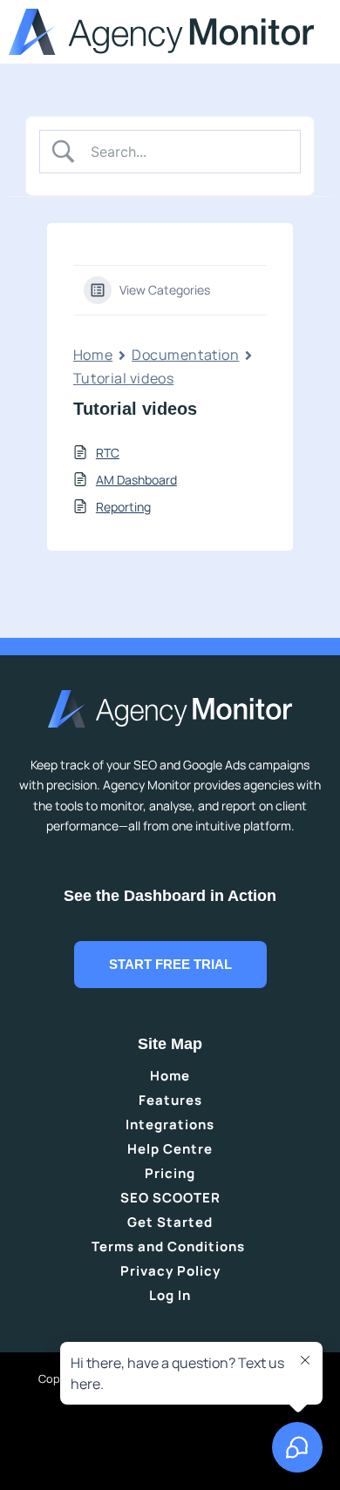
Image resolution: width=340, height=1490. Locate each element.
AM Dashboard (136, 479)
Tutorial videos (123, 378)
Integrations (170, 1124)
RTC (107, 452)
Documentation (185, 354)
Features (170, 1100)
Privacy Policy (170, 1271)
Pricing (170, 1173)
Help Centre (170, 1149)
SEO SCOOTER (170, 1198)
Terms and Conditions (170, 1246)
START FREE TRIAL (170, 965)
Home (92, 354)
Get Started (170, 1222)
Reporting (123, 506)
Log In (170, 1295)
